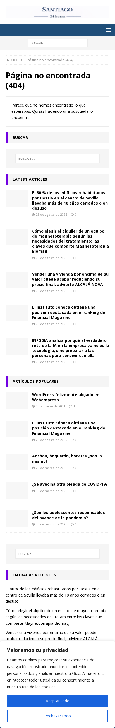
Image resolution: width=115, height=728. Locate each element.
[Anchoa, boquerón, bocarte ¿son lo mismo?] (17, 462)
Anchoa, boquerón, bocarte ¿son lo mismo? (67, 458)
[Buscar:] (58, 42)
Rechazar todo (57, 715)
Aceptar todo (58, 700)
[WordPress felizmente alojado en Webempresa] (17, 400)
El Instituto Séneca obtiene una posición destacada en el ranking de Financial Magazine (68, 312)
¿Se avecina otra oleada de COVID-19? (69, 484)
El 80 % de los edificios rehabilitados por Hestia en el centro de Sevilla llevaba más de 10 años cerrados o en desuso (70, 200)
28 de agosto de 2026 (51, 214)
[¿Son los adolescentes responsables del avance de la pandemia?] (17, 518)
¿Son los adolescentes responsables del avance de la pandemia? (68, 515)
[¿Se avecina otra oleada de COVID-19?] (17, 490)
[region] (57, 684)
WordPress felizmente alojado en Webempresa (65, 397)
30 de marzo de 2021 (51, 491)
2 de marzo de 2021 (50, 406)
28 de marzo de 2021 (51, 468)
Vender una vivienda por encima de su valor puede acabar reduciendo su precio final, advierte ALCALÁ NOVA (70, 279)
